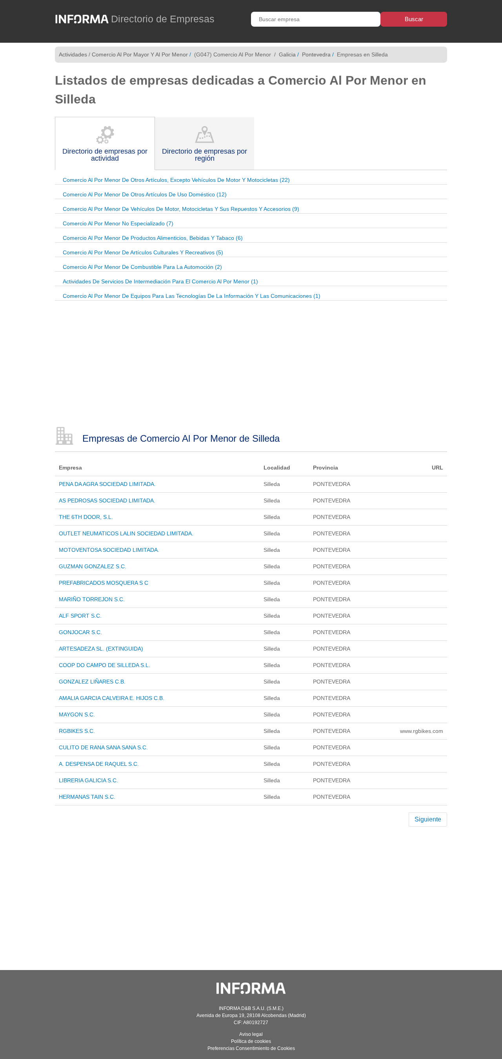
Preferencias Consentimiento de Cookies (251, 1048)
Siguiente (428, 819)
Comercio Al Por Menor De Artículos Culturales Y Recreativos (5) (143, 252)
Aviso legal (251, 1034)
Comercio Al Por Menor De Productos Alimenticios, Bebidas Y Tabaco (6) (153, 238)
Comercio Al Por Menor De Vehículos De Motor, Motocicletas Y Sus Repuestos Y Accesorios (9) (181, 209)
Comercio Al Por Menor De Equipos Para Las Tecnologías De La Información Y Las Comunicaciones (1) (191, 296)
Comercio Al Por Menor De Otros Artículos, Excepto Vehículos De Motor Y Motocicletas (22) (176, 180)
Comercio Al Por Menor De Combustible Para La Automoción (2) (142, 267)
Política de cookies (251, 1041)
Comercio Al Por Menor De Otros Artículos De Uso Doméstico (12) (145, 194)
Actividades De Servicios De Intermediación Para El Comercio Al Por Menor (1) (160, 281)
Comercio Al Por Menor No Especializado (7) (118, 223)
